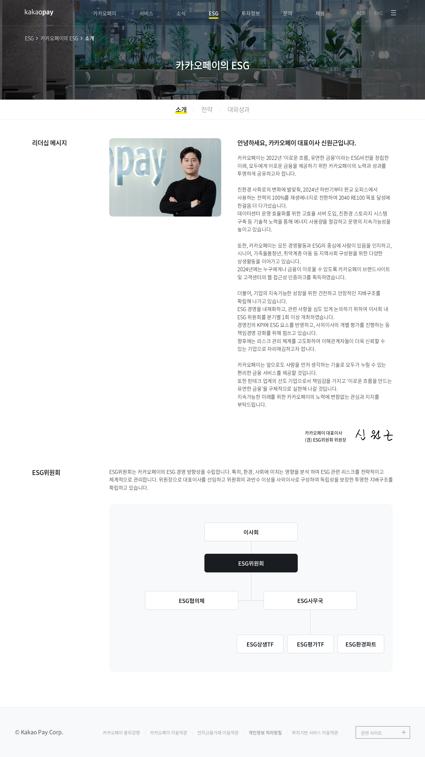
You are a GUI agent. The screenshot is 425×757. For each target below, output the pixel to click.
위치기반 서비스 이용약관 (315, 732)
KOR (361, 13)
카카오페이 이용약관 (168, 732)
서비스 (146, 13)
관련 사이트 (371, 733)
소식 (181, 13)
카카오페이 (104, 13)
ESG (213, 17)
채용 (320, 13)
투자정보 (250, 13)
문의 (287, 13)
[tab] (181, 109)
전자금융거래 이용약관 (218, 732)
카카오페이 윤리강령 (121, 732)
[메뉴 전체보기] (393, 13)
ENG (378, 13)
